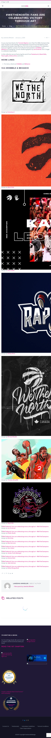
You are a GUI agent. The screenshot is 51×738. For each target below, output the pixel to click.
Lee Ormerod (37, 49)
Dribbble (38, 48)
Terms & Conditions (43, 726)
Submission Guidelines (28, 726)
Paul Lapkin (5, 56)
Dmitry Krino (13, 56)
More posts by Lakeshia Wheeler (24, 586)
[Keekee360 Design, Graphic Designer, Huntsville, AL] (32, 635)
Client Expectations (25, 728)
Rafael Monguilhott (13, 568)
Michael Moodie (12, 437)
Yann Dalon (11, 548)
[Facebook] (2, 2)
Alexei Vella (42, 54)
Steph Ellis (11, 523)
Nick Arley (10, 538)
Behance (4, 49)
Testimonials (15, 726)
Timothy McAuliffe (13, 480)
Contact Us (5, 726)
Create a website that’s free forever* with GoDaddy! (12, 692)
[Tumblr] (8, 573)
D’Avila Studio (12, 533)
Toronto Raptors (23, 43)
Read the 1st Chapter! (12, 646)
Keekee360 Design (11, 705)
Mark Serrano (12, 543)
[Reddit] (12, 573)
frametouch (35, 54)
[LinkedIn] (4, 2)
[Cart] (2, 6)
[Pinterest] (6, 573)
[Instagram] (8, 2)
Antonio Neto (11, 558)
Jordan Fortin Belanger (14, 553)
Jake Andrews (12, 563)
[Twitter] (6, 2)
